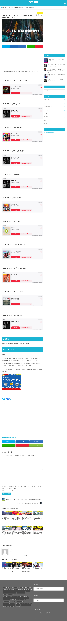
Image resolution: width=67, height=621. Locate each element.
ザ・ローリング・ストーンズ (24, 598)
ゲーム (46, 103)
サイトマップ (29, 618)
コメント (4, 458)
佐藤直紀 (4, 606)
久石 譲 (29, 604)
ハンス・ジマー (23, 599)
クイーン (12, 594)
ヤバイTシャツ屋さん (11, 604)
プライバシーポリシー (20, 618)
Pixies (25, 589)
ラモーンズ (18, 604)
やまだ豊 (4, 592)
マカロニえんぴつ (29, 603)
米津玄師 (13, 606)
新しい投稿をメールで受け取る (9, 490)
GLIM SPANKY (12, 437)
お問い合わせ (36, 618)
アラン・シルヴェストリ (11, 592)
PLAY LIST (33, 2)
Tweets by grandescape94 (49, 132)
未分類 (46, 123)
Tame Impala (15, 591)
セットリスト (5, 437)
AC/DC (16, 587)
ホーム (4, 618)
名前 (3, 471)
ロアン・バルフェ (24, 604)
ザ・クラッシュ (6, 598)
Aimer (23, 587)
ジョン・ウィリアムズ (7, 599)
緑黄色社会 (18, 606)
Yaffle (23, 591)
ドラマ (46, 113)
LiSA (15, 589)
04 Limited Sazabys (6, 587)
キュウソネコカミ (6, 594)
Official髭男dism (20, 589)
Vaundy (20, 591)
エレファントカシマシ (21, 592)
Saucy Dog (30, 589)
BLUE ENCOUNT (28, 587)
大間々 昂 (9, 606)
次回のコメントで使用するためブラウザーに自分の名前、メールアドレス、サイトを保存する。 (22, 486)
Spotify (4, 591)
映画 (46, 120)
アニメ (46, 99)
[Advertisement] (22, 58)
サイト (3, 481)
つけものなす (12, 549)
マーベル (4, 604)
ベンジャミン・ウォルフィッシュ (19, 603)
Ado (20, 587)
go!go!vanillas (11, 589)
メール (4, 476)
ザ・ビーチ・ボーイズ (14, 598)
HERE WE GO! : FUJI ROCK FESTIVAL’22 (23, 42)
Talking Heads (9, 591)
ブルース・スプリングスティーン (18, 601)
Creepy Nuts (5, 589)
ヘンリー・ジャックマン (7, 603)
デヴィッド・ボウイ (15, 599)
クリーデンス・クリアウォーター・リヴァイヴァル (12, 596)
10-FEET (12, 587)
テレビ (46, 109)
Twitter (26, 555)
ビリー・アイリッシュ (7, 601)
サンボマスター (25, 596)
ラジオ (46, 116)
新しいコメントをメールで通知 (9, 488)
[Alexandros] (27, 591)
